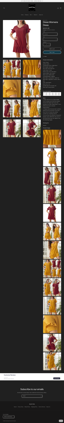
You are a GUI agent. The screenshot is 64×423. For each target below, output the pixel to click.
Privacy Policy (20, 406)
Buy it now (52, 52)
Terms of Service (42, 406)
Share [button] (45, 56)
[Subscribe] (41, 396)
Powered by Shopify (12, 420)
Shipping (44, 29)
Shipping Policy (34, 406)
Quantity (44, 42)
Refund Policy (27, 406)
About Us (48, 406)
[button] (4, 8)
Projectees (7, 420)
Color (44, 31)
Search (15, 406)
